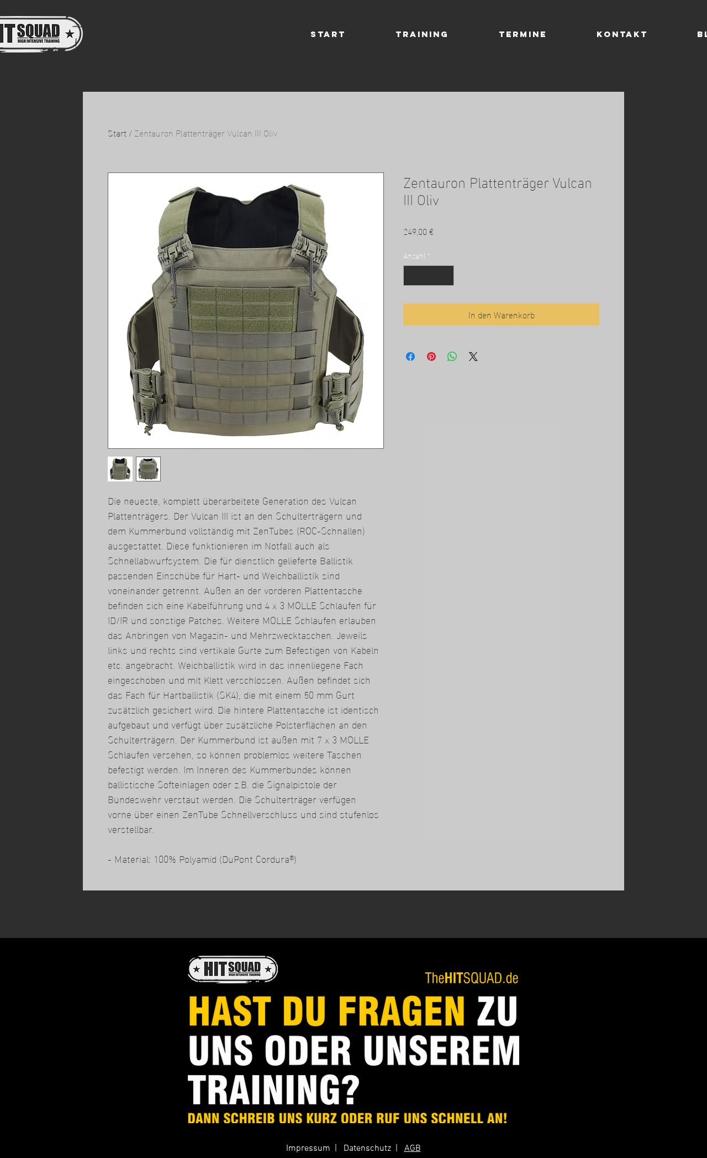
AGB (412, 1148)
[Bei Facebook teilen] (410, 356)
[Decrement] (412, 275)
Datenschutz (367, 1148)
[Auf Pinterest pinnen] (431, 356)
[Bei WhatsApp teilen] (452, 356)
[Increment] (445, 275)
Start (117, 132)
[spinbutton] (429, 275)
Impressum (308, 1148)
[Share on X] (473, 356)
